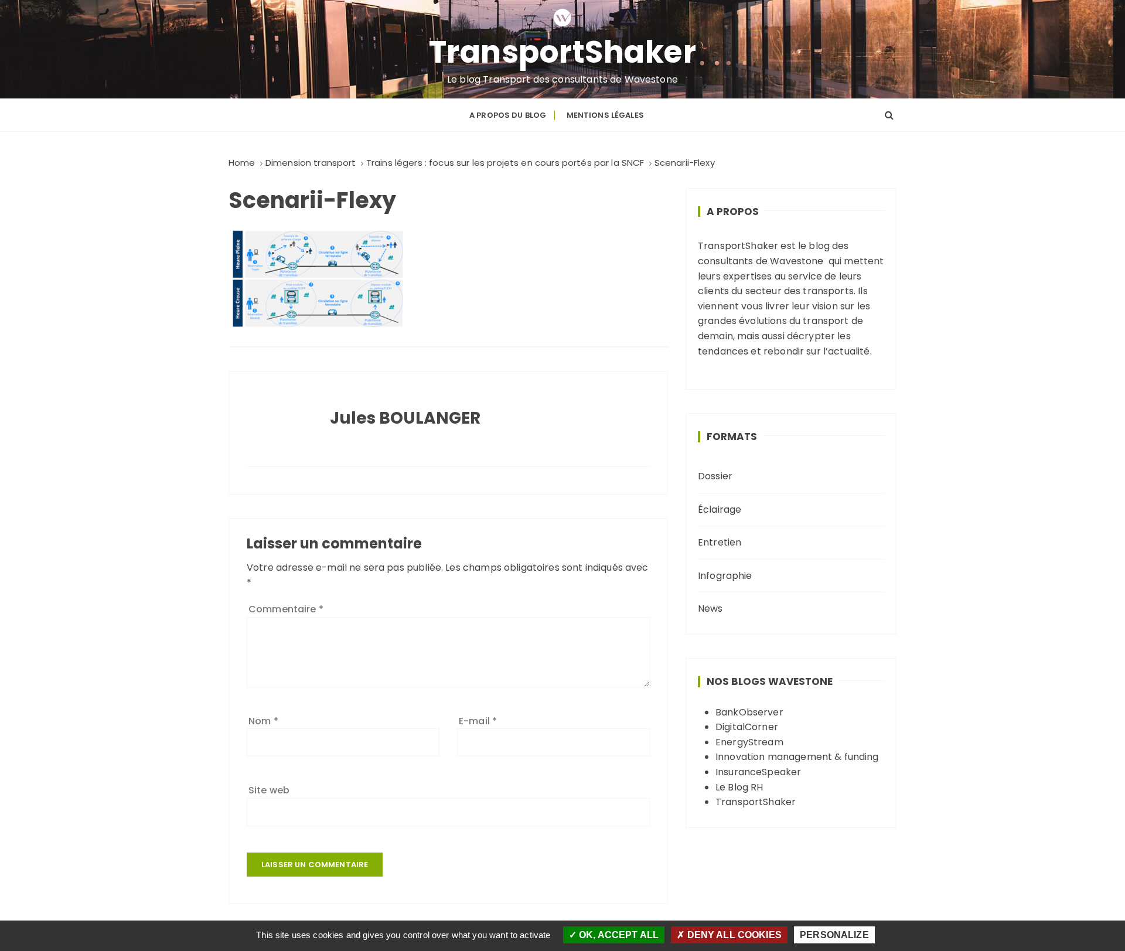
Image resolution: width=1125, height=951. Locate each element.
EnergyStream (749, 742)
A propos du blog (507, 115)
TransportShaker (563, 52)
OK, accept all (618, 935)
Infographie (725, 575)
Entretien (719, 542)
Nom (263, 721)
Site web (268, 790)
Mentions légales (605, 115)
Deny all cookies (733, 935)
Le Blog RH (739, 787)
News (710, 608)
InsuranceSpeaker (758, 772)
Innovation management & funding (797, 756)
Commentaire (285, 609)
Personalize (834, 935)
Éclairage (719, 509)
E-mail (478, 721)
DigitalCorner (746, 727)
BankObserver (749, 712)
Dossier (715, 476)
